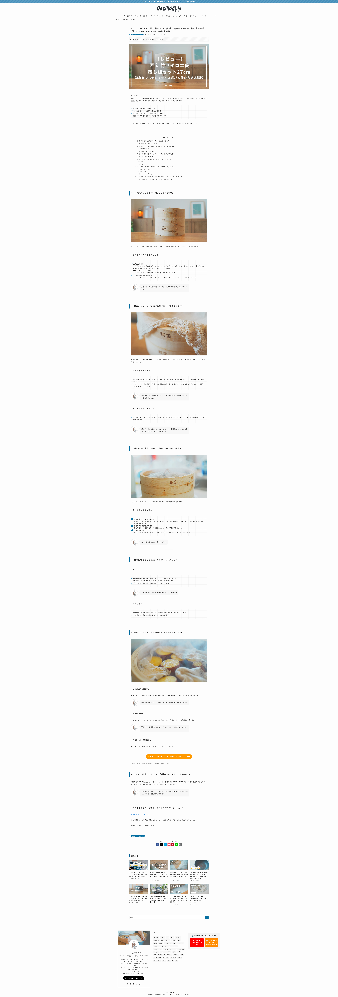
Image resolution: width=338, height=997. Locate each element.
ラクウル (156, 952)
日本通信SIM (168, 955)
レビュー (163, 952)
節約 (155, 960)
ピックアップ (157, 949)
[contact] (140, 984)
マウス (175, 949)
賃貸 (169, 960)
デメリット (142, 164)
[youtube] (137, 984)
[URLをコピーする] (180, 844)
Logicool (156, 940)
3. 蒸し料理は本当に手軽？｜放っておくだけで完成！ (156, 154)
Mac (162, 940)
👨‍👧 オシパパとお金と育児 (211, 942)
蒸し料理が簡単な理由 (146, 156)
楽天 (182, 955)
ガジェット (157, 946)
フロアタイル (167, 949)
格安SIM (176, 955)
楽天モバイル (157, 958)
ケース (164, 946)
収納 (178, 952)
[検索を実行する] (207, 917)
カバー (175, 943)
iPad (172, 937)
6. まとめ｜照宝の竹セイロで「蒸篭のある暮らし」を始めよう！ (159, 177)
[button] (157, 844)
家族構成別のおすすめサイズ (148, 143)
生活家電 (173, 958)
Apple (163, 937)
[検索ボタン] (216, 16)
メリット (142, 162)
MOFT (168, 940)
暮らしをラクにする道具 (138, 34)
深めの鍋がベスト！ (145, 149)
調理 (164, 960)
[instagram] (131, 984)
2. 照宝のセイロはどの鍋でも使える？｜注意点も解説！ (156, 146)
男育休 (180, 958)
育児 (159, 960)
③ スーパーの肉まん (145, 174)
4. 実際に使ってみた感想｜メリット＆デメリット (154, 159)
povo (155, 943)
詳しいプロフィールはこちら (134, 978)
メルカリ (181, 949)
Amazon (156, 937)
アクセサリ (168, 943)
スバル (170, 946)
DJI (168, 937)
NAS (178, 940)
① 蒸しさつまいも (145, 169)
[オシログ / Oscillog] (169, 8)
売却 (155, 955)
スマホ (176, 946)
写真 (174, 952)
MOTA (173, 940)
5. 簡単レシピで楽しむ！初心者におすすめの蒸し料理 (156, 167)
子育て (160, 955)
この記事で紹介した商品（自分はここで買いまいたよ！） (157, 179)
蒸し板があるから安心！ (146, 151)
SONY (160, 943)
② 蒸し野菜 (143, 172)
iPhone (178, 937)
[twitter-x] (128, 984)
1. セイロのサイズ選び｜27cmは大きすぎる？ (153, 141)
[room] (134, 984)
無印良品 (165, 958)
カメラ (181, 943)
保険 (169, 952)
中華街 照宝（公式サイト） (140, 815)
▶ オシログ (196, 942)
